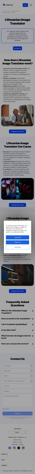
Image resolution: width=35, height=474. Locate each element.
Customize (17, 247)
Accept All (17, 237)
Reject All (17, 242)
